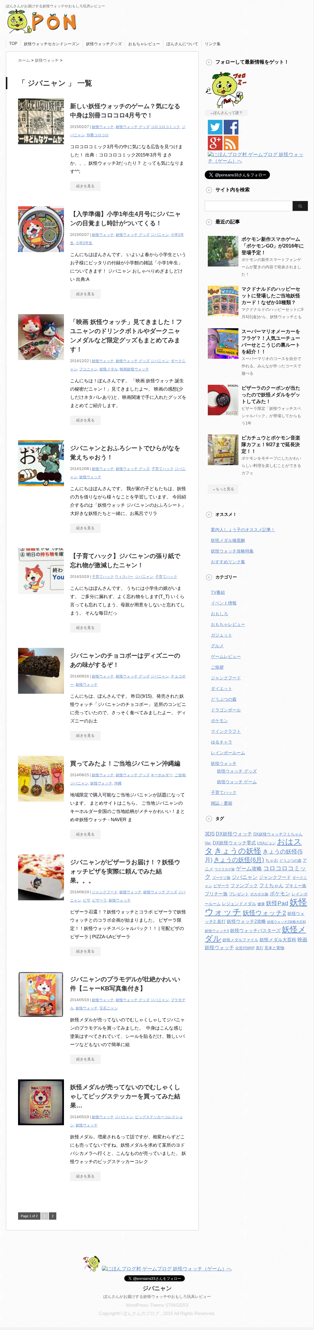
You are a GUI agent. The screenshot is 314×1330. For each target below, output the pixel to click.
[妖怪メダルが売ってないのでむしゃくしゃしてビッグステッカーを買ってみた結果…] (41, 1128)
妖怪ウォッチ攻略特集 (232, 551)
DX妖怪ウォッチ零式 (234, 842)
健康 (261, 904)
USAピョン (266, 843)
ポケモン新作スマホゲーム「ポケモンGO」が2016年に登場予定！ (272, 246)
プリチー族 (216, 893)
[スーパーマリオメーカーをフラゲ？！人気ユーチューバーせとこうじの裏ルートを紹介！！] (223, 356)
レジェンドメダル (239, 903)
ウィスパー (124, 577)
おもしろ (219, 613)
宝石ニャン (108, 1008)
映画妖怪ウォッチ (134, 369)
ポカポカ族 (259, 894)
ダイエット (221, 688)
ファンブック (244, 885)
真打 (259, 948)
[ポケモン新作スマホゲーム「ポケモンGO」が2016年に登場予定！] (223, 264)
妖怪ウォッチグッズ (104, 44)
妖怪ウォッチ (103, 127)
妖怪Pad (277, 903)
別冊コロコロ (98, 135)
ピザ (86, 900)
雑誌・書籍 (221, 803)
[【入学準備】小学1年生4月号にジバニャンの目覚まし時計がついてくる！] (41, 255)
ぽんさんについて (182, 44)
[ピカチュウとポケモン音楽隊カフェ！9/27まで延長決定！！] (223, 462)
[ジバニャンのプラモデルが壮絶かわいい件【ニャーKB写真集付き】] (41, 1020)
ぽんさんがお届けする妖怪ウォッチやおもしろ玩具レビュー (157, 1296)
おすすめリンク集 (228, 561)
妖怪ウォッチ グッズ (133, 127)
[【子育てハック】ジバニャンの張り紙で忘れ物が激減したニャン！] (41, 597)
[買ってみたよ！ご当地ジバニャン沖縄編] (41, 804)
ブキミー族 (295, 885)
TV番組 (218, 592)
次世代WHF (245, 948)
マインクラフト (226, 731)
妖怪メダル (108, 369)
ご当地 (179, 775)
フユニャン (88, 369)
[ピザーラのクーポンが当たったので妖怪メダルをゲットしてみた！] (223, 412)
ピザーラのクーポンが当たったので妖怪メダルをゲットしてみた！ (270, 394)
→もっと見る (223, 489)
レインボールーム (228, 752)
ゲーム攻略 (249, 869)
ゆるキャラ (221, 742)
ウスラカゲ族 (225, 869)
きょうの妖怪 (237, 851)
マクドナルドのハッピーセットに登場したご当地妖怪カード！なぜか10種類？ (270, 295)
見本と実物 (274, 948)
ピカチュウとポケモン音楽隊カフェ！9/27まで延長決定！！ (270, 444)
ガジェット (221, 635)
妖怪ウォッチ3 (217, 931)
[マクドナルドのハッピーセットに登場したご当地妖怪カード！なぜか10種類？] (223, 313)
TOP (13, 43)
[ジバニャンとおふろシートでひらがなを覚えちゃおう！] (41, 489)
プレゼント (239, 894)
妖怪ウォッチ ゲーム (237, 781)
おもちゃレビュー (144, 44)
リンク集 (213, 44)
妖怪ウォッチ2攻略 (246, 921)
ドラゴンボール (226, 709)
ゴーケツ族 (221, 878)
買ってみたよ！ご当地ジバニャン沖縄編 (125, 763)
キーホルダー (162, 775)
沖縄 (117, 783)
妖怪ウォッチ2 (264, 912)
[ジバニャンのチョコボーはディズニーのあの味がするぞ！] (41, 697)
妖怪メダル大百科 (278, 939)
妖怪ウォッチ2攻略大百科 (286, 922)
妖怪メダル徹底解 (228, 540)
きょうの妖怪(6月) (239, 859)
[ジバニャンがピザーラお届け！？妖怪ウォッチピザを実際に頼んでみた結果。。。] (41, 903)
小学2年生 (84, 243)
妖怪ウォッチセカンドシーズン (52, 44)
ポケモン (219, 720)
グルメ (217, 645)
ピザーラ (99, 900)
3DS (210, 834)
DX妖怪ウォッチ (234, 833)
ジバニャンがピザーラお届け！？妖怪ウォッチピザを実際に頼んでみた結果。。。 (125, 871)
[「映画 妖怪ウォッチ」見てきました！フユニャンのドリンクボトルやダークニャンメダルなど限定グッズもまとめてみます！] (41, 363)
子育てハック (162, 469)
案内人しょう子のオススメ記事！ (243, 529)
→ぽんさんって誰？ (226, 113)
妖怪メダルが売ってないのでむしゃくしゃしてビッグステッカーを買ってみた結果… (125, 1096)
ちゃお (271, 860)
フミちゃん (271, 885)
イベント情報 (224, 603)
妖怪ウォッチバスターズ (255, 930)
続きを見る (85, 186)
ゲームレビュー (226, 656)
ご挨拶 (217, 667)
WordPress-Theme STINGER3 (157, 1305)
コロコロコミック (165, 127)
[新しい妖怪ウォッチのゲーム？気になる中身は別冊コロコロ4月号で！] (41, 147)
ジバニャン (160, 235)
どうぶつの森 (224, 699)
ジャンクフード (105, 892)
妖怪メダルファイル (240, 940)
